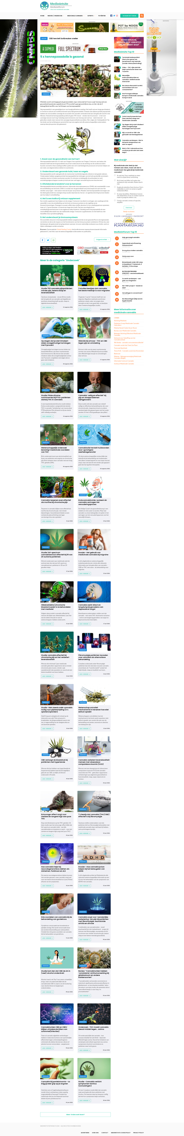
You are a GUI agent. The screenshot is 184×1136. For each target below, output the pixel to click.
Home (42, 16)
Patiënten (102, 16)
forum (129, 16)
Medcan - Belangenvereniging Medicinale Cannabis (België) (127, 357)
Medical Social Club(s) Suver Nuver (125, 328)
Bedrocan (117, 353)
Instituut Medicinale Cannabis (124, 364)
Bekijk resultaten (128, 211)
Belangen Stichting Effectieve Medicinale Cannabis (127, 334)
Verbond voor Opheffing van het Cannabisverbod (124, 339)
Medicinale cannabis (75, 16)
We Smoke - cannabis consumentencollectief (128, 342)
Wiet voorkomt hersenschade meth (65, 38)
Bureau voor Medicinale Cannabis (125, 331)
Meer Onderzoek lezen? (75, 1114)
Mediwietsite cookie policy (120, 1133)
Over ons (95, 1133)
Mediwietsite (59, 4)
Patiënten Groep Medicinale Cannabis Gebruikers (126, 324)
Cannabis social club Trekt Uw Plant (126, 345)
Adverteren (85, 1133)
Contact (104, 1133)
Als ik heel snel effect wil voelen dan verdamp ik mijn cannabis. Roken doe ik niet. (130, 182)
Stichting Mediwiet (120, 320)
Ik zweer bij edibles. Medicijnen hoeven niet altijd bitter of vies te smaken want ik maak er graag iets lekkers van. (130, 195)
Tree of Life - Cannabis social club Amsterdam (129, 351)
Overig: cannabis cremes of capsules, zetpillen (129, 201)
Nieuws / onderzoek (55, 16)
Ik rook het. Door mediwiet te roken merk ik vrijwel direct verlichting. (128, 176)
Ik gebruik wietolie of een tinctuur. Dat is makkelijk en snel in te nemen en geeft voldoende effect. (130, 188)
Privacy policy (138, 1133)
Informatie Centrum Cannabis (124, 361)
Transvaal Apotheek (120, 348)
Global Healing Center (64, 229)
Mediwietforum (57, 7)
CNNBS (116, 318)
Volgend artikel (101, 239)
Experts (90, 16)
